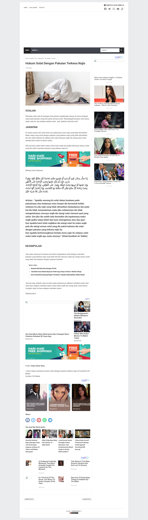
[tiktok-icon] (122, 9)
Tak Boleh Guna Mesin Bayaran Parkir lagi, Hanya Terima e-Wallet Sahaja (56, 271)
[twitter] (33, 420)
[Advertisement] (74, 28)
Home (25, 7)
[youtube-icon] (118, 9)
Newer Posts (29, 499)
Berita (34, 50)
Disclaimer (33, 7)
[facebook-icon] (105, 9)
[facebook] (27, 420)
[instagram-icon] (114, 9)
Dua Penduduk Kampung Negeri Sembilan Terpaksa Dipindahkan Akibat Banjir (58, 275)
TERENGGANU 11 (77, 511)
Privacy (42, 7)
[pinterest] (39, 420)
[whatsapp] (44, 420)
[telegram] (50, 420)
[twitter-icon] (110, 9)
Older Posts (87, 499)
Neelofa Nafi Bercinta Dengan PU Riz (43, 268)
